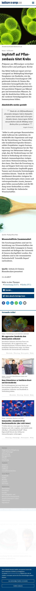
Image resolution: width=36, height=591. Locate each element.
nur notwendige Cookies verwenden (18, 581)
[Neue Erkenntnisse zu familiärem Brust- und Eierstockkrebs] (18, 366)
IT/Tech (4, 458)
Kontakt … (8, 290)
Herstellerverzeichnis (9, 471)
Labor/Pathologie (7, 452)
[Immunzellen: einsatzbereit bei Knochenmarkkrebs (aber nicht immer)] (18, 408)
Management (6, 456)
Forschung (5, 460)
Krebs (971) (26, 284)
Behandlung (6, 454)
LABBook (5, 469)
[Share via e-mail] (24, 303)
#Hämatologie (16, 437)
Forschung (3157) (11, 284)
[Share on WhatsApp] (16, 303)
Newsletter (5, 490)
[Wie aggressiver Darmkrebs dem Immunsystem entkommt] (18, 324)
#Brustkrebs (13, 395)
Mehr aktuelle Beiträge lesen (15, 296)
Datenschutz (6, 500)
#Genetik (26, 395)
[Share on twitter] (7, 303)
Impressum (5, 502)
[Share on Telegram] (20, 303)
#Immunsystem (25, 353)
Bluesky (4, 480)
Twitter (4, 478)
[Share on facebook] (3, 303)
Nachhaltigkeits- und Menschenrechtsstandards (10, 495)
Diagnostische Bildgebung (10, 450)
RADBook (5, 467)
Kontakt (4, 493)
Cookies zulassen (18, 586)
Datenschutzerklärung (14, 573)
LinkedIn (4, 482)
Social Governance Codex (10, 499)
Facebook (5, 476)
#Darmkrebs (9, 353)
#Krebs (32, 353)
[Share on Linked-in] (12, 303)
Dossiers (4, 465)
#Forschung (17, 353)
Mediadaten (6, 489)
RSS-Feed (5, 484)
